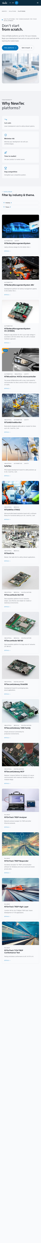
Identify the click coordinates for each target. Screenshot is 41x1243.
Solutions (12, 11)
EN (13, 2)
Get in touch (27, 48)
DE (10, 2)
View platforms (10, 48)
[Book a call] (16, 3)
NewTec (4, 11)
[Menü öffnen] (37, 3)
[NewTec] (5, 3)
